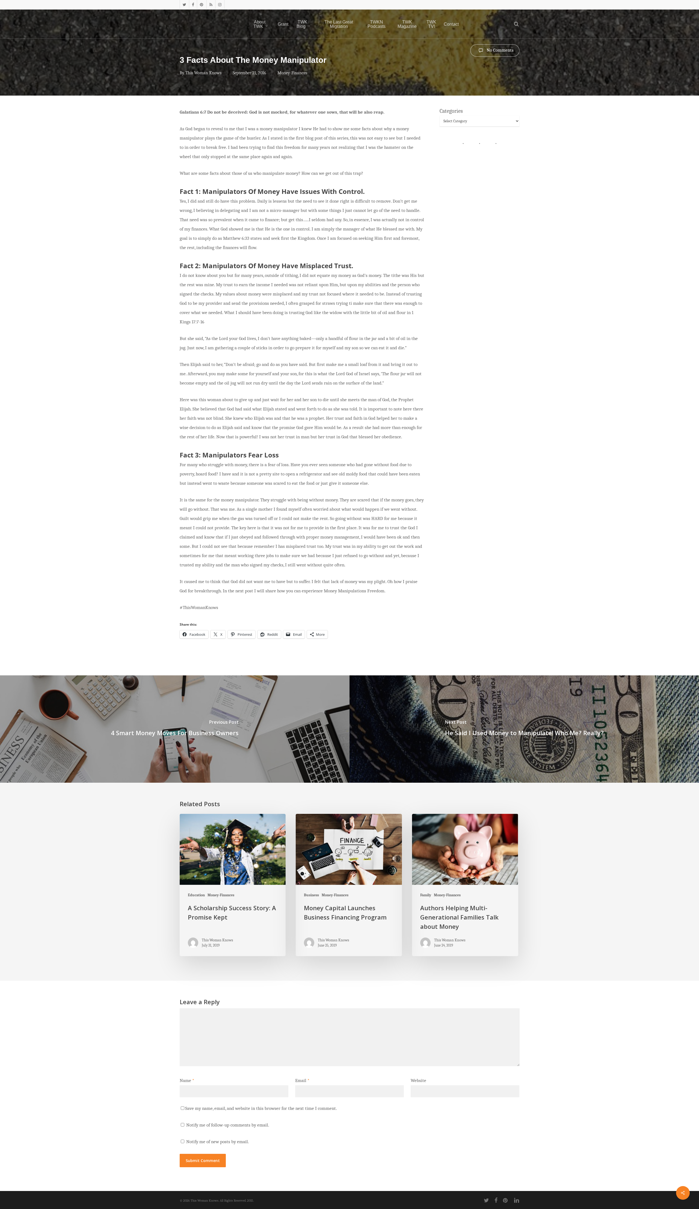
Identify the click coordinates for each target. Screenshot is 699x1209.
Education (196, 895)
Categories (451, 111)
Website (418, 1080)
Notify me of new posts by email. (217, 1141)
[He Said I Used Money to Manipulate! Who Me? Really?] (524, 728)
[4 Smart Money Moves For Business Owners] (175, 728)
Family (425, 895)
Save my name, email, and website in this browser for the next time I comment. (261, 1108)
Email (302, 1080)
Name (187, 1080)
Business (311, 895)
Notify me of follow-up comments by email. (227, 1125)
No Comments (499, 50)
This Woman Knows (203, 72)
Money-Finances (292, 72)
